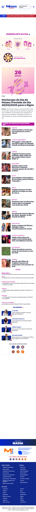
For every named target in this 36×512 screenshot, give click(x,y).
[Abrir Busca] (33, 7)
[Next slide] (33, 45)
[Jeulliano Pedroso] (6, 337)
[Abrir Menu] (3, 7)
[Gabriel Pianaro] (6, 329)
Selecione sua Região (23, 7)
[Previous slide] (2, 45)
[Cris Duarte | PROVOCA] (6, 321)
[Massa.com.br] (11, 7)
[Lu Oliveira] (6, 312)
